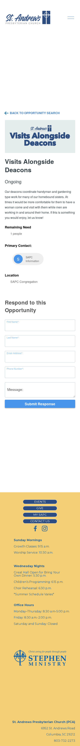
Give (39, 508)
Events (40, 501)
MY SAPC (40, 514)
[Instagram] (45, 528)
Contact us (40, 521)
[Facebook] (35, 528)
